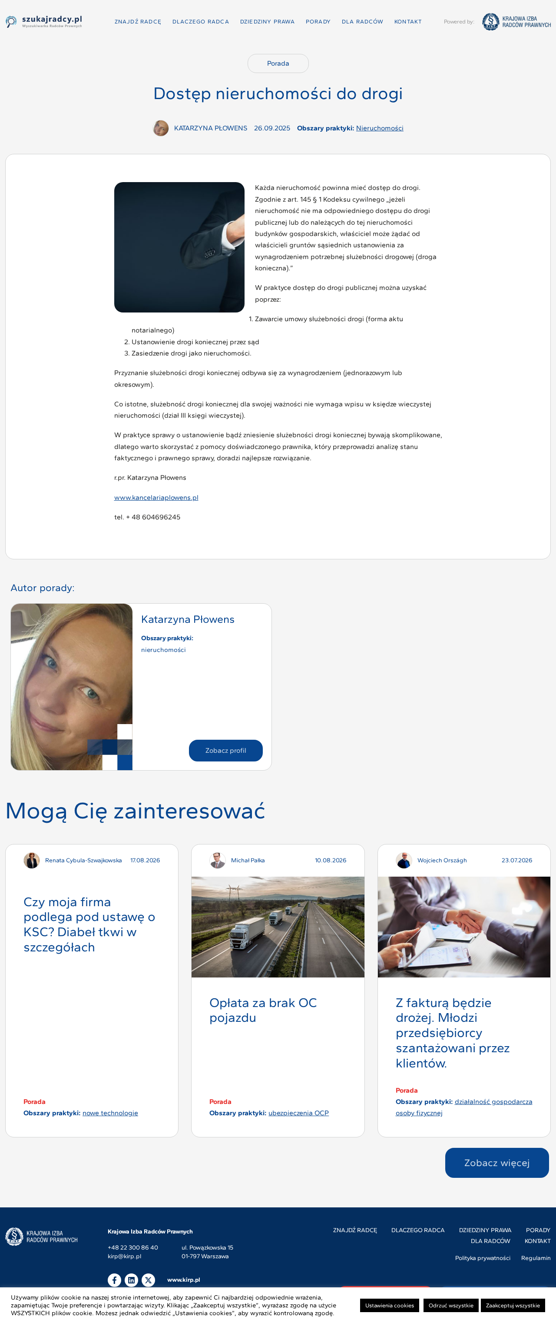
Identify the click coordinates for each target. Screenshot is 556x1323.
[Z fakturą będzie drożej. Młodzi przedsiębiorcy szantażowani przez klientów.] (464, 927)
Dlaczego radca (200, 21)
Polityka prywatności (482, 1258)
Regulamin (536, 1258)
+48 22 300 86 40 (133, 1248)
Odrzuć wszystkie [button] (451, 1305)
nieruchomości (380, 128)
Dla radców (363, 21)
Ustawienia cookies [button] (389, 1305)
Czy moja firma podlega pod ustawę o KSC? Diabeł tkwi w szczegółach (89, 924)
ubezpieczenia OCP (298, 1113)
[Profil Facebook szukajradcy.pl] (114, 1280)
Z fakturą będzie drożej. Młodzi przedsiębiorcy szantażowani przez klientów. (453, 1032)
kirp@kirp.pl (124, 1257)
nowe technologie (110, 1113)
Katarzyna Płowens (188, 618)
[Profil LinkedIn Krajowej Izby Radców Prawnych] (131, 1280)
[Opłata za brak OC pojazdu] (278, 927)
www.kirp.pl (183, 1279)
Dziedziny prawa (267, 21)
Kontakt (408, 21)
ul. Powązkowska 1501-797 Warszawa (207, 1252)
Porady (318, 21)
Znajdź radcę (138, 21)
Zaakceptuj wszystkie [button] (513, 1305)
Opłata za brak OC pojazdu (263, 1010)
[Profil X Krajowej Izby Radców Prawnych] (148, 1280)
